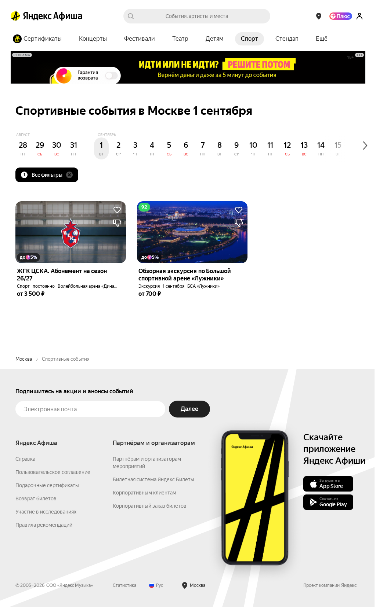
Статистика (124, 585)
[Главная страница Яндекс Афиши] (15, 16)
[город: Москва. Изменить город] (318, 16)
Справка (25, 459)
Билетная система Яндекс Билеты (153, 479)
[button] (321, 38)
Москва (23, 359)
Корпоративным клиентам (144, 493)
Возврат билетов (36, 498)
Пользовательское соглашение (52, 472)
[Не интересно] (117, 223)
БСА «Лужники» (203, 286)
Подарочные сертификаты (47, 485)
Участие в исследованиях (45, 512)
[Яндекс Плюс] (340, 16)
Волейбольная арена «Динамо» (90, 286)
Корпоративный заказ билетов (150, 506)
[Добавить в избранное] (117, 210)
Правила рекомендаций (43, 525)
